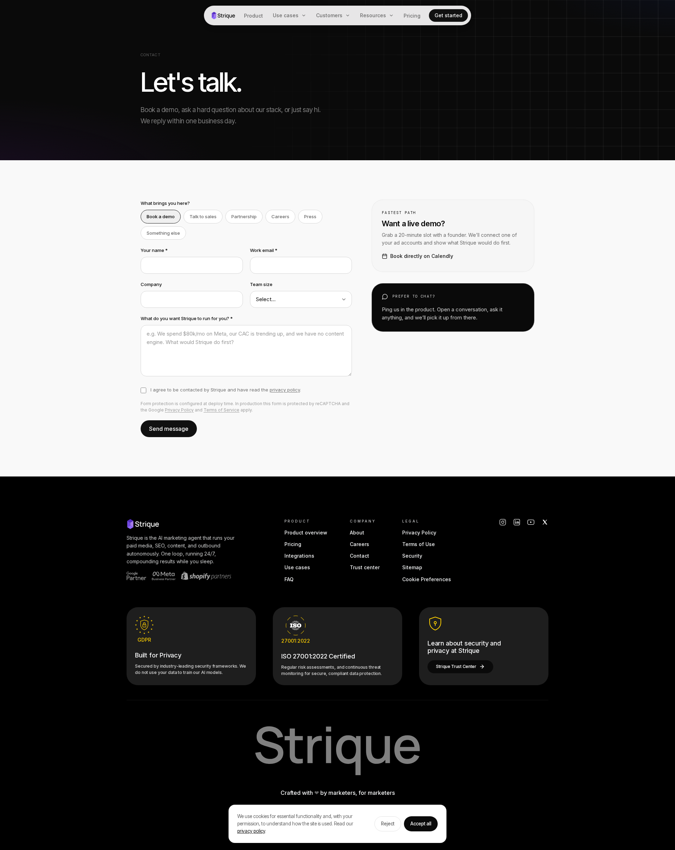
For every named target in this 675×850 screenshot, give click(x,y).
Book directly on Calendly (421, 256)
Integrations (299, 556)
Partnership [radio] (244, 216)
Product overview (305, 533)
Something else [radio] (163, 233)
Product (253, 16)
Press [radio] (310, 216)
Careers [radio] (280, 216)
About (357, 533)
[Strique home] (223, 15)
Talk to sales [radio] (203, 216)
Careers (359, 544)
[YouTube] (530, 522)
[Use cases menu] (305, 15)
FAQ (289, 579)
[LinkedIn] (516, 522)
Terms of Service (221, 410)
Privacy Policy (179, 410)
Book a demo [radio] (161, 216)
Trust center (365, 567)
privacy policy (285, 389)
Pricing (412, 16)
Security (412, 556)
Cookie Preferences (426, 579)
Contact (359, 556)
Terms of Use (418, 544)
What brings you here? (165, 203)
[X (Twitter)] (544, 522)
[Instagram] (502, 522)
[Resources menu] (392, 15)
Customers (329, 15)
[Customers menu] (349, 15)
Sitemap (412, 567)
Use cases (285, 15)
